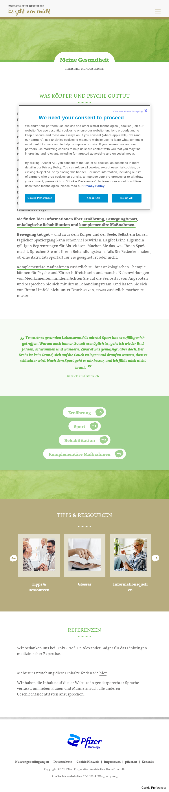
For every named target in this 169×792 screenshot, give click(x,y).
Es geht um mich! (29, 12)
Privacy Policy (94, 186)
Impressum (112, 761)
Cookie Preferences (154, 787)
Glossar (85, 584)
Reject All (126, 198)
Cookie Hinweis (88, 761)
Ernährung (93, 218)
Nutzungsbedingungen (32, 761)
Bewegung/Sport (121, 218)
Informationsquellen (130, 586)
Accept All (93, 198)
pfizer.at (131, 761)
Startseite (72, 68)
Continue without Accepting (130, 110)
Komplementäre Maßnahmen (43, 266)
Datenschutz (62, 761)
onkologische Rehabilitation (43, 224)
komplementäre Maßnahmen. (107, 224)
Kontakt (148, 761)
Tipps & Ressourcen (39, 586)
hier (103, 672)
